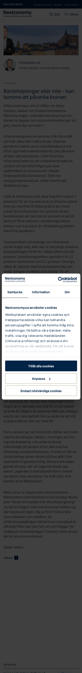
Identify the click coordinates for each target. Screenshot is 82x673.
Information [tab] (41, 291)
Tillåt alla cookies (41, 366)
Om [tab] (67, 291)
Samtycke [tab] (14, 291)
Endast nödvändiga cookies (41, 390)
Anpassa (38, 378)
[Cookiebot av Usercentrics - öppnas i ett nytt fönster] (58, 279)
